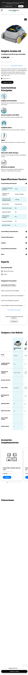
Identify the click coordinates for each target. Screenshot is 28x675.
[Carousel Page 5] (12, 482)
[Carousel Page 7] (15, 482)
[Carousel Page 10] (19, 482)
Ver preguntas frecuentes (14, 310)
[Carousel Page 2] (8, 482)
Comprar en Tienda (14, 671)
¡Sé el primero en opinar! (16, 65)
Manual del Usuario (9, 271)
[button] (9, 6)
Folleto (5, 274)
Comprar (7, 477)
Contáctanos (14, 321)
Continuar (21, 6)
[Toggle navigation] (2, 10)
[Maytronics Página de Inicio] (14, 10)
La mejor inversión (12, 14)
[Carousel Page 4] (11, 482)
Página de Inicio (4, 14)
